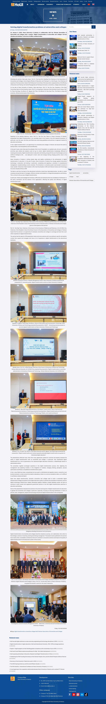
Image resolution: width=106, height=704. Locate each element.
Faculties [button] (30, 1)
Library (81, 1)
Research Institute (54, 1)
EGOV (84, 4)
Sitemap (90, 1)
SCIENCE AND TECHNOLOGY (63, 4)
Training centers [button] (37, 1)
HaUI (37, 631)
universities (28, 631)
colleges (33, 631)
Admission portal (73, 683)
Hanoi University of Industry (75, 680)
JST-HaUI (76, 1)
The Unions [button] (70, 1)
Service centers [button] (45, 1)
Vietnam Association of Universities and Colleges (50, 631)
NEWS (55, 18)
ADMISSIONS (41, 4)
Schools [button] (65, 1)
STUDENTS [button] (76, 4)
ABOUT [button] (32, 4)
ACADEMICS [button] (49, 4)
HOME (50, 18)
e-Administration (73, 686)
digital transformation (19, 631)
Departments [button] (24, 1)
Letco (61, 1)
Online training (72, 688)
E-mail (85, 1)
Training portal (72, 691)
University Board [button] (16, 1)
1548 (26, 30)
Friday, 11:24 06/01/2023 (17, 30)
